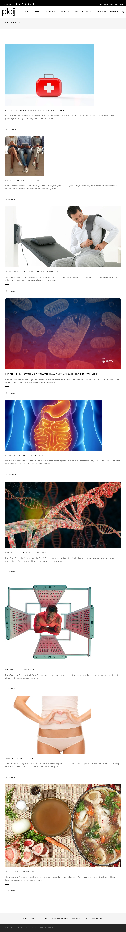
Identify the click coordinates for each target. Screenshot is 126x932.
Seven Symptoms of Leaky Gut (19, 758)
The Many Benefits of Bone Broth (21, 872)
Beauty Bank (100, 12)
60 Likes (11, 291)
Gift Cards (86, 12)
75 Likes (11, 689)
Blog (25, 918)
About (33, 918)
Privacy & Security (80, 918)
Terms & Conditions (59, 918)
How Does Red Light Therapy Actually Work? (26, 553)
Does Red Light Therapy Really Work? (22, 670)
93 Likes (11, 777)
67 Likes (11, 572)
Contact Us (119, 4)
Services (36, 12)
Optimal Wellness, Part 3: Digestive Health (25, 455)
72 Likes (11, 891)
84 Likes (11, 199)
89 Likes (11, 393)
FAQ (111, 4)
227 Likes (12, 129)
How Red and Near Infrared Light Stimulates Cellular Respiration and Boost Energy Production (51, 374)
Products (65, 12)
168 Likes (12, 474)
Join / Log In (104, 4)
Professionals (50, 12)
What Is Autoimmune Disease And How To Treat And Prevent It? (35, 110)
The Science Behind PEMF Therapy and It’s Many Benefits (31, 272)
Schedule (114, 12)
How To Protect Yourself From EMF (22, 180)
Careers (44, 918)
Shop (76, 12)
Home (26, 12)
